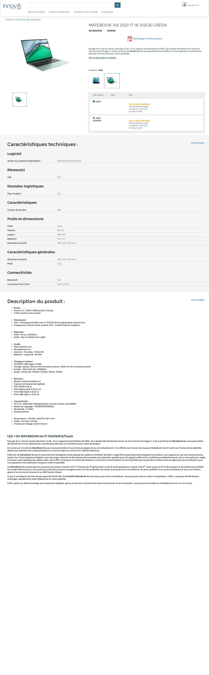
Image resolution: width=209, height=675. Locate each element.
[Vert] (112, 80)
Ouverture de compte (85, 11)
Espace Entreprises (59, 11)
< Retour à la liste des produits (23, 19)
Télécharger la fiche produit (147, 38)
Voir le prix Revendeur (139, 104)
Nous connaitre (36, 11)
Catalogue (107, 11)
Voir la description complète (102, 57)
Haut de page (197, 143)
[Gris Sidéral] (96, 80)
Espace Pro (193, 5)
